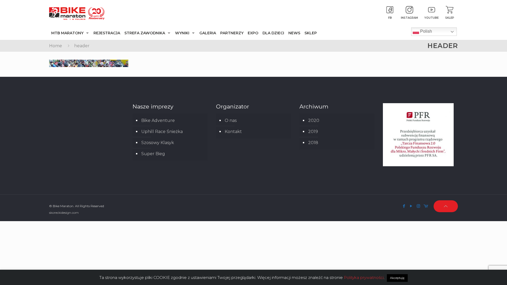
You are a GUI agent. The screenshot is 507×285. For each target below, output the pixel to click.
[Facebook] (404, 205)
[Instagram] (418, 205)
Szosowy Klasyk (157, 142)
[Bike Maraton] (77, 13)
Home (55, 45)
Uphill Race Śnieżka (162, 131)
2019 (313, 131)
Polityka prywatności (364, 277)
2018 (313, 142)
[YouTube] (411, 205)
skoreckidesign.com (64, 213)
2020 (313, 120)
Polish (425, 31)
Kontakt (233, 131)
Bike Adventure (158, 120)
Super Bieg (153, 153)
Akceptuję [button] (397, 278)
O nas (231, 120)
